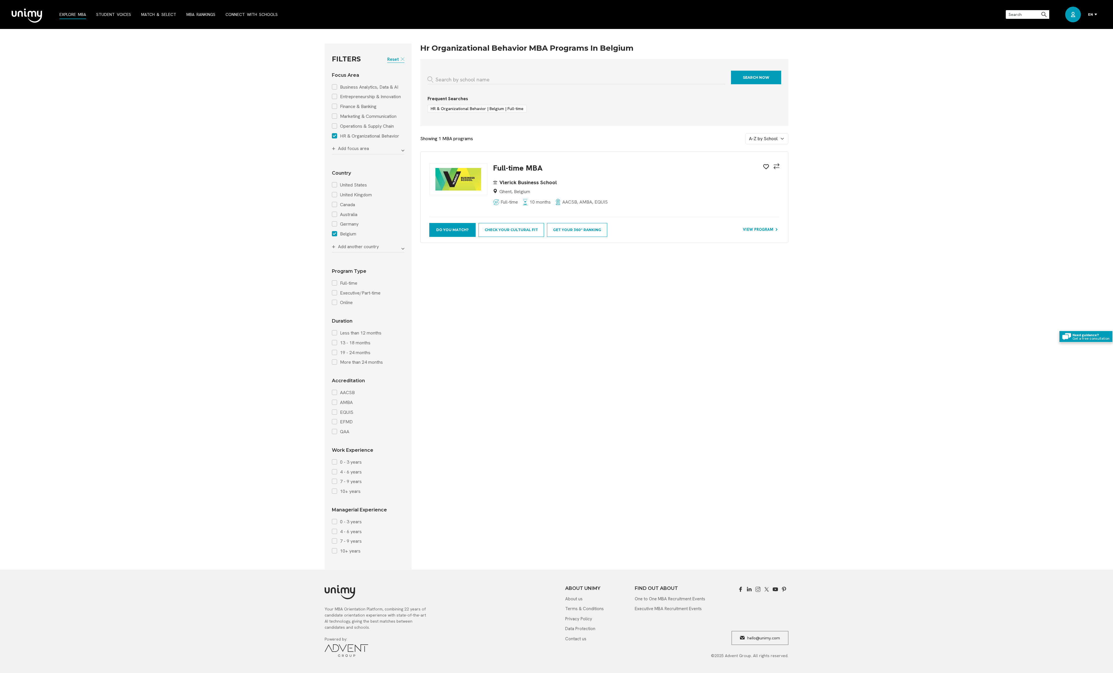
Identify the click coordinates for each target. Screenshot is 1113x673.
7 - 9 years (351, 481)
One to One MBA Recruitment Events (670, 599)
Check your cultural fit (511, 230)
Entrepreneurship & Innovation (370, 97)
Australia (348, 214)
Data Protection (580, 629)
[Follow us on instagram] (758, 589)
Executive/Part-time (360, 293)
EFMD (346, 422)
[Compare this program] (775, 167)
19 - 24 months (355, 353)
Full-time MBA (518, 168)
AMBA (346, 402)
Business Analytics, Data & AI (369, 87)
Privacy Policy (578, 619)
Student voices (113, 14)
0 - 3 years (351, 462)
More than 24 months (361, 362)
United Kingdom (356, 195)
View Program (758, 229)
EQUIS (346, 412)
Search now (756, 77)
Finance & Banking (358, 106)
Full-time (348, 283)
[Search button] (1044, 14)
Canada (347, 205)
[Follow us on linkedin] (749, 589)
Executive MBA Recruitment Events (668, 609)
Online (346, 303)
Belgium (348, 234)
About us (574, 599)
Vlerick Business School (528, 182)
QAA (344, 432)
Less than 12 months (360, 333)
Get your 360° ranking (577, 230)
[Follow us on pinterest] (784, 589)
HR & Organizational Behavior (369, 136)
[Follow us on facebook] (740, 589)
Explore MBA (72, 14)
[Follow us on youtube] (775, 589)
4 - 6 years (351, 472)
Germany (349, 224)
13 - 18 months (355, 343)
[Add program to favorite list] (765, 167)
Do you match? (452, 230)
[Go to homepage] (27, 16)
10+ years (350, 491)
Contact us (575, 639)
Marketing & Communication (368, 116)
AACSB (347, 393)
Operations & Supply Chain (367, 126)
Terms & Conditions (584, 609)
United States (353, 185)
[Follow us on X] (766, 589)
